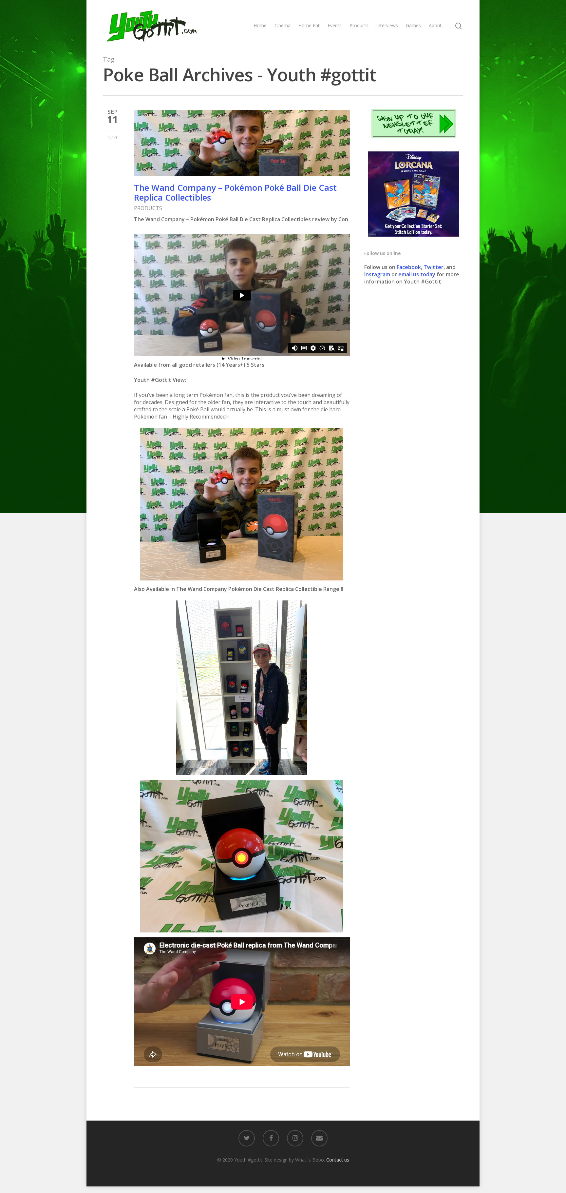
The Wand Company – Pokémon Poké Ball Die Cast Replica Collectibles (235, 192)
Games (413, 25)
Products (358, 25)
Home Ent (309, 25)
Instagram (377, 274)
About (435, 25)
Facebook (409, 267)
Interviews (387, 25)
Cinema (282, 25)
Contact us (337, 1160)
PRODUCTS (148, 208)
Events (335, 25)
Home (260, 25)
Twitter (433, 267)
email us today (416, 274)
